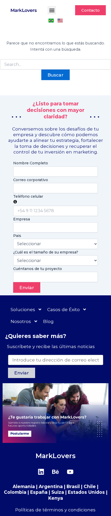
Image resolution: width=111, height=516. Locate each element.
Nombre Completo (30, 163)
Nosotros (21, 321)
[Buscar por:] (55, 64)
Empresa (21, 219)
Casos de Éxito (63, 309)
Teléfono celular (28, 196)
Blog (48, 321)
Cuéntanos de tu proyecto (37, 268)
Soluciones (23, 309)
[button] (51, 10)
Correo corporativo (30, 180)
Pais (17, 235)
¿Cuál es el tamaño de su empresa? (45, 252)
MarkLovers (56, 456)
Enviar (26, 287)
